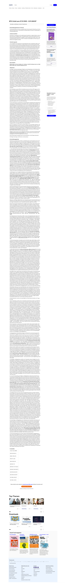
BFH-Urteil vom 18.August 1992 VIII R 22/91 (22, 383)
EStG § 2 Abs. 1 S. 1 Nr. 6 (14, 64)
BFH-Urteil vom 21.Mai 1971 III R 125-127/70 (30, 195)
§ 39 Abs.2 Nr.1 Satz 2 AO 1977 (32, 187)
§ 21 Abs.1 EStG (32, 149)
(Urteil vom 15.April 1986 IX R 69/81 (32, 160)
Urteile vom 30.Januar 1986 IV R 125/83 (27, 177)
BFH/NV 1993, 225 (33, 383)
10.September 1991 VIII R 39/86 (30, 428)
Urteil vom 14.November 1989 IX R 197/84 (27, 249)
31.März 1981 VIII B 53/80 (22, 237)
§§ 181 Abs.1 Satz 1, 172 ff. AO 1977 (16, 386)
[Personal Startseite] (11, 5)
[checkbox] (47, 109)
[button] (55, 5)
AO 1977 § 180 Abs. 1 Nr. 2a (22, 65)
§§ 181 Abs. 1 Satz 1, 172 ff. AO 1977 (22, 54)
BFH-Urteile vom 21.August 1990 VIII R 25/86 (32, 427)
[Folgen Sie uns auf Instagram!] (36, 567)
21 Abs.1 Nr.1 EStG (19, 146)
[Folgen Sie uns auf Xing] (35, 567)
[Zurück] (41, 511)
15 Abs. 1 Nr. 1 (14, 65)
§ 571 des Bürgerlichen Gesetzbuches (19, 343)
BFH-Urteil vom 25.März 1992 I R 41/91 (20, 353)
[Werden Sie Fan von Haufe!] (38, 567)
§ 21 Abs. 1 (25, 64)
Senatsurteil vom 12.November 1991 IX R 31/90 (31, 381)
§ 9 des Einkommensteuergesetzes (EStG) (17, 132)
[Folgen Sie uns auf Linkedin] (34, 567)
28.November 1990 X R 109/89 (25, 178)
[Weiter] (43, 512)
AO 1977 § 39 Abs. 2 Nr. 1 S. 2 (33, 64)
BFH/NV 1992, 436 (13, 382)
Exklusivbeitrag (24, 508)
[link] (10, 8)
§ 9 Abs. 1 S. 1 (21, 64)
